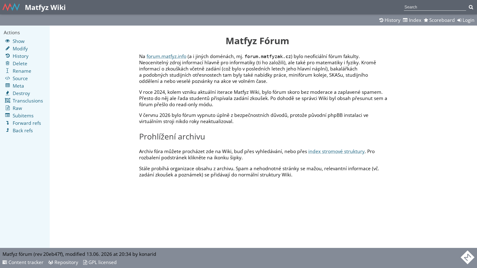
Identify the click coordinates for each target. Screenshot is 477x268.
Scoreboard (441, 20)
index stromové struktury (336, 151)
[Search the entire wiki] (471, 7)
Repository (65, 262)
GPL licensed (102, 262)
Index (414, 20)
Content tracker (25, 262)
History (391, 20)
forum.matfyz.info (166, 56)
